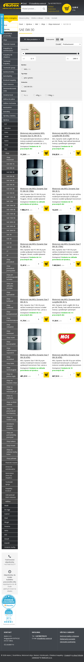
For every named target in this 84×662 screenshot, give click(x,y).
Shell (6, 518)
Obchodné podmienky (67, 642)
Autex (6, 141)
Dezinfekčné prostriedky (7, 34)
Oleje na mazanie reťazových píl (11, 389)
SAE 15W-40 (11, 214)
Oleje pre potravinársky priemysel (11, 435)
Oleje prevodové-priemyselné (11, 268)
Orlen (6, 132)
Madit (6, 505)
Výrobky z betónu (9, 116)
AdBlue (7, 501)
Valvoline (7, 128)
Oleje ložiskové (10, 300)
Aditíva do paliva (9, 99)
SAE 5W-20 (10, 180)
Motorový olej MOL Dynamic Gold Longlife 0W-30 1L (66, 300)
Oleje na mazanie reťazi (12, 381)
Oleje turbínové (10, 306)
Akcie (5, 25)
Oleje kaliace (11, 441)
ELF (5, 124)
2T (7, 251)
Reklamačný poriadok (67, 639)
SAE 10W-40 (11, 210)
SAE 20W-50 (11, 230)
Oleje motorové (54, 24)
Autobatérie (7, 107)
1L (26, 95)
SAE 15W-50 (11, 218)
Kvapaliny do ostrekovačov (8, 49)
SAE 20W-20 (11, 222)
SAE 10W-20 (11, 197)
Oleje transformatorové (12, 319)
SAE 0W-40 (10, 176)
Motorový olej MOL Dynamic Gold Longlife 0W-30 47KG (66, 134)
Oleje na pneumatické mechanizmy (11, 411)
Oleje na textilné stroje (11, 418)
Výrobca (29, 24)
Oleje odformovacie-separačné (12, 350)
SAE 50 (9, 243)
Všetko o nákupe (37, 18)
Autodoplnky (7, 76)
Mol (36, 24)
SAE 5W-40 (10, 189)
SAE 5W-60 (10, 193)
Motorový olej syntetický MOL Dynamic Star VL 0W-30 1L (32, 134)
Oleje (43, 24)
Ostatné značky (9, 547)
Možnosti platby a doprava (69, 636)
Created (67, 655)
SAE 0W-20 (10, 168)
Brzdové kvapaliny (9, 80)
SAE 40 (9, 239)
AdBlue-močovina (9, 103)
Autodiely (6, 112)
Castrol (6, 514)
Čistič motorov (8, 84)
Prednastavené (68, 44)
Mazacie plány (24, 18)
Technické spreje (9, 68)
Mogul (6, 522)
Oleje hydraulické (10, 293)
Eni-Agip (7, 510)
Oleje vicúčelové (10, 358)
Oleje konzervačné (11, 343)
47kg (38, 95)
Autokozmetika (8, 72)
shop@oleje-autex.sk (38, 3)
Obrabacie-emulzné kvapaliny (10, 426)
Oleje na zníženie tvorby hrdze (12, 452)
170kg (51, 95)
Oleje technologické (11, 368)
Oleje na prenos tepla (11, 375)
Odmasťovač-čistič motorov (10, 496)
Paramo (7, 526)
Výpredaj (6, 29)
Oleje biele (10, 363)
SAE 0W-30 (29, 87)
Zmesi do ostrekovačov (10, 468)
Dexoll (6, 539)
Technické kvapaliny (6, 62)
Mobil (6, 136)
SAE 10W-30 (11, 205)
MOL (27, 69)
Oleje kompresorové (12, 313)
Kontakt (54, 18)
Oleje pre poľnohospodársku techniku (12, 277)
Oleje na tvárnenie (10, 397)
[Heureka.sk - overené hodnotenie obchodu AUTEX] (9, 608)
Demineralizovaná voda (9, 89)
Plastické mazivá (9, 44)
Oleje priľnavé (11, 458)
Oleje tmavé (11, 445)
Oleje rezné (11, 337)
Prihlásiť (50, 6)
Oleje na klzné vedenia (12, 403)
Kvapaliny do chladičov (7, 56)
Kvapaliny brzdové (8, 489)
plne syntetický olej (31, 78)
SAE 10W (10, 201)
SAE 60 (9, 247)
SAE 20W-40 (11, 226)
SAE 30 (9, 235)
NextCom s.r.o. (47, 658)
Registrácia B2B (53, 11)
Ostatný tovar (8, 95)
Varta (6, 530)
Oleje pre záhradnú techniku (10, 285)
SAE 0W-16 (10, 164)
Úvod (25, 3)
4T (7, 255)
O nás (47, 18)
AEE (5, 535)
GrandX (7, 543)
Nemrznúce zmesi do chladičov (9, 475)
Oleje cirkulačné (10, 326)
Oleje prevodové (10, 260)
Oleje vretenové (10, 332)
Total (6, 145)
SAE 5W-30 (10, 185)
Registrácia (52, 9)
